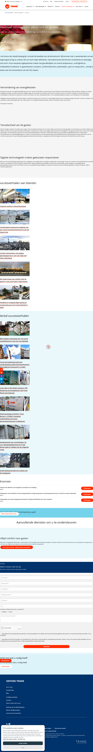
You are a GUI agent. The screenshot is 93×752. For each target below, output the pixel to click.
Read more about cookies (10, 739)
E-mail (10, 612)
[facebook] (1, 376)
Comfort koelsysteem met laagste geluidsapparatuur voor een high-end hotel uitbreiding (13, 255)
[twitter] (1, 379)
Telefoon (4, 612)
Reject (22, 747)
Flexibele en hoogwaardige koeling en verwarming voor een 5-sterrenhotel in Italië (14, 305)
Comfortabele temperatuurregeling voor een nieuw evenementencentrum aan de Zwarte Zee (14, 229)
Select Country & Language (13, 1)
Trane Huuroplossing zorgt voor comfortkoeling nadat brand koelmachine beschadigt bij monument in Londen (14, 364)
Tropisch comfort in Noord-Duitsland (13, 206)
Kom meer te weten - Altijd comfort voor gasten (16, 547)
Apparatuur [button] (29, 6)
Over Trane (9, 687)
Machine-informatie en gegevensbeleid (46, 731)
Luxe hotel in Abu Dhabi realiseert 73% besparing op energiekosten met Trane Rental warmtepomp (13, 390)
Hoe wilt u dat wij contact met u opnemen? (12, 609)
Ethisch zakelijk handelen (13, 710)
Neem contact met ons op (13, 703)
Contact (86, 6)
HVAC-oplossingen (39, 6)
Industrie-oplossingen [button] (67, 6)
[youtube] (10, 724)
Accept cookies (23, 743)
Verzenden (46, 646)
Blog (51, 1)
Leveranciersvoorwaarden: (13, 713)
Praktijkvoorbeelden (59, 1)
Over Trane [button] (78, 6)
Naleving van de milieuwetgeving (15, 707)
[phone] (1, 369)
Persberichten (10, 690)
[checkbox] (46, 635)
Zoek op (47, 1)
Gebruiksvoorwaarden (60, 728)
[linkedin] (7, 724)
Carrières (8, 700)
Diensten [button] (50, 6)
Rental (56, 6)
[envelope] (1, 372)
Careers (67, 1)
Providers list (21, 739)
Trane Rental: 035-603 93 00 (79, 1)
